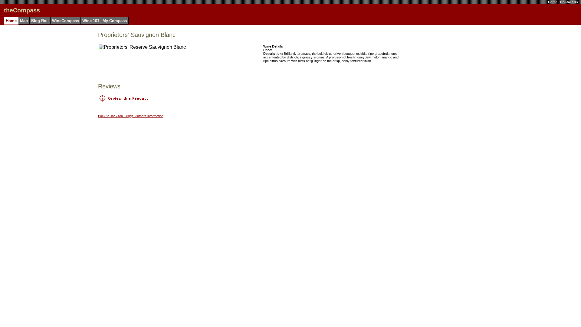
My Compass (115, 20)
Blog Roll (40, 20)
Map (24, 20)
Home (552, 2)
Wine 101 (90, 20)
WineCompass (65, 20)
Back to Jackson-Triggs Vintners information (130, 116)
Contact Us (569, 2)
